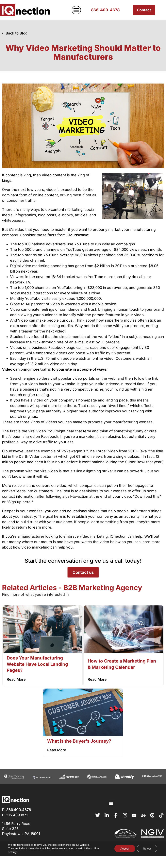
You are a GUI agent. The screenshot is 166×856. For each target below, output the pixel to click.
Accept (124, 848)
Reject (147, 848)
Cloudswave (77, 235)
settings (12, 852)
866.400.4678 (18, 810)
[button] (111, 803)
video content (54, 175)
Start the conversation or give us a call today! (83, 560)
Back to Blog (17, 33)
